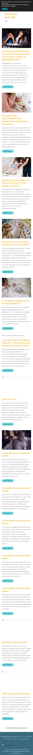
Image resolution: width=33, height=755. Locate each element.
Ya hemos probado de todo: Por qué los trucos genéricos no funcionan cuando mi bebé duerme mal (16, 55)
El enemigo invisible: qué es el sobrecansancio (16, 302)
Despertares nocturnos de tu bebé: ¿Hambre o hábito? (16, 243)
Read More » (7, 87)
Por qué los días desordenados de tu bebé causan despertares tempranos (15, 119)
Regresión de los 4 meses (14, 642)
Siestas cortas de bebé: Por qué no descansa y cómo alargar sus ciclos (16, 183)
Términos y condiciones (25, 736)
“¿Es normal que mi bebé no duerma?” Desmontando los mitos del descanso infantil (16, 343)
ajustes (13, 6)
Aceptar (5, 8)
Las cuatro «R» (9, 399)
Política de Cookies (23, 739)
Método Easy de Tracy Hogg (16, 693)
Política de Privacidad (10, 739)
